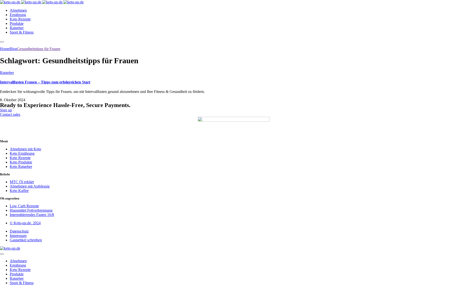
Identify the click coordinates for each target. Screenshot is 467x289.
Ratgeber (7, 73)
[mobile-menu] (2, 42)
